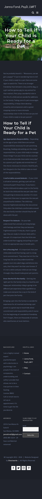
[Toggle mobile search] (33, 12)
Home (26, 353)
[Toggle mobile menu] (37, 12)
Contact (27, 373)
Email (24, 426)
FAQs (26, 368)
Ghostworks (12, 460)
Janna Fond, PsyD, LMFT (28, 360)
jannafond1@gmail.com (12, 434)
